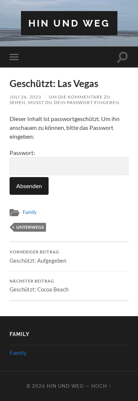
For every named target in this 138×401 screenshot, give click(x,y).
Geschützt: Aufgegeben (38, 257)
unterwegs (30, 227)
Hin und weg (69, 23)
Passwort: (22, 152)
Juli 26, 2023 (25, 97)
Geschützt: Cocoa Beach (39, 286)
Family (30, 212)
